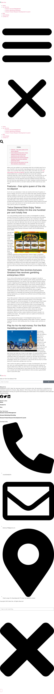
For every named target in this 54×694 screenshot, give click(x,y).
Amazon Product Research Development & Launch (17, 11)
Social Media (6, 15)
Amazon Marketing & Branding (12, 10)
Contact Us (5, 16)
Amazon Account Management (13, 8)
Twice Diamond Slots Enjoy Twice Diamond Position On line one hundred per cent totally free (19, 154)
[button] (27, 71)
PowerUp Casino (4, 393)
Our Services (6, 7)
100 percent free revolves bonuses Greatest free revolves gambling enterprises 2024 (19, 159)
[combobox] (27, 609)
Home (4, 5)
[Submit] (48, 381)
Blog (4, 13)
